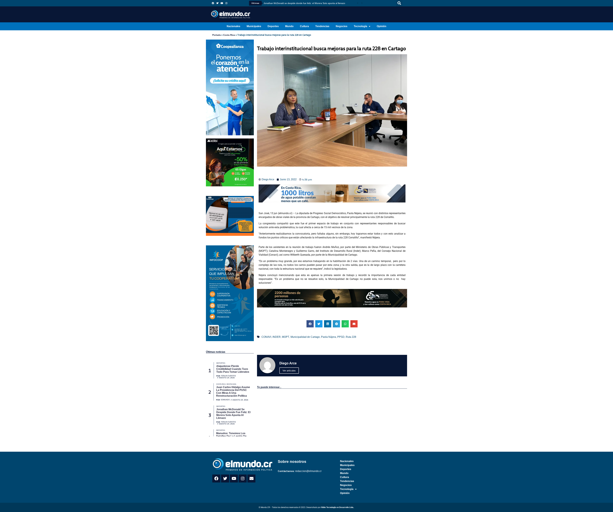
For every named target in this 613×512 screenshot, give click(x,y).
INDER (276, 337)
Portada (216, 35)
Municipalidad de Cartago (305, 337)
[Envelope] (251, 478)
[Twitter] (217, 3)
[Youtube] (222, 3)
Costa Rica (229, 35)
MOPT (285, 337)
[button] (399, 3)
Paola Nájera (328, 337)
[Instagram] (226, 3)
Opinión (381, 26)
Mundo (289, 26)
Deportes (273, 26)
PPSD (340, 337)
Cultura (304, 26)
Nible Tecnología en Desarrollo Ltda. (337, 507)
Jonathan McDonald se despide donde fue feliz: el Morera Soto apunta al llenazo (304, 3)
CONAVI (266, 337)
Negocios (341, 26)
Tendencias (322, 26)
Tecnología (360, 26)
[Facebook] (213, 3)
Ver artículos (289, 370)
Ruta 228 (351, 337)
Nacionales (233, 26)
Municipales (254, 26)
